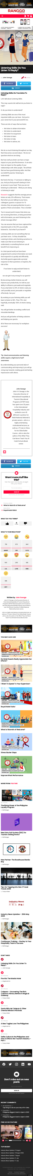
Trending (2, 959)
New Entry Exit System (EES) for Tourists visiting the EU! (13, 833)
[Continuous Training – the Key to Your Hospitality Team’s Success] (16, 930)
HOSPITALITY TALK (14, 653)
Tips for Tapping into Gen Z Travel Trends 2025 (14, 888)
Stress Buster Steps (9, 752)
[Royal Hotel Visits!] (16, 696)
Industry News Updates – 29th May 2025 (15, 915)
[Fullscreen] (30, 1140)
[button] (16, 1133)
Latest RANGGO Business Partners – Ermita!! (7, 28)
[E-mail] (4, 452)
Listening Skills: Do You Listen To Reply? (13, 964)
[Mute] (27, 1140)
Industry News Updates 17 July (10, 1161)
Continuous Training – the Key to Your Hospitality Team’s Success (16, 942)
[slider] (15, 1140)
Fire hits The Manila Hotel (11, 978)
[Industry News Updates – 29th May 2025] (16, 903)
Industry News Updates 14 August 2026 (12, 1153)
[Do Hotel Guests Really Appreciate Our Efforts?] (16, 648)
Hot (2, 972)
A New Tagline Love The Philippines (15, 1023)
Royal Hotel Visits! (8, 707)
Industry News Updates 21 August (11, 1150)
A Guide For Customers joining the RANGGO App (24, 28)
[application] (16, 1133)
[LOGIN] (31, 16)
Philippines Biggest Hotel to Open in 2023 (16, 1112)
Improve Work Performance (12, 775)
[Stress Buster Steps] (16, 742)
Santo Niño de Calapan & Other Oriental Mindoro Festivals (13, 1009)
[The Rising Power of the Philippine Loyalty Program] (16, 795)
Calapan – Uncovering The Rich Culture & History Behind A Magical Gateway (15, 993)
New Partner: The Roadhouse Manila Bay (15, 861)
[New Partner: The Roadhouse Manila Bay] (16, 849)
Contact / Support (19, 1172)
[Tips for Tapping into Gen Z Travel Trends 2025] (16, 876)
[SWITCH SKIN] (25, 16)
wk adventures (7, 1106)
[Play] (3, 1140)
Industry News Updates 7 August (10, 1155)
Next (32, 24)
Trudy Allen (6, 1110)
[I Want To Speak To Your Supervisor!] (16, 673)
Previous (1, 24)
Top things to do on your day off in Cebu (16, 1108)
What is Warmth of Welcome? (13, 729)
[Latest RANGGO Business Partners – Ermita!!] (8, 22)
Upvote (7, 523)
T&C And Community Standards (16, 1174)
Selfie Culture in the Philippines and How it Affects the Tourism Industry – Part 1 (16, 1039)
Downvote (25, 523)
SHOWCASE (5, 656)
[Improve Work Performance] (16, 764)
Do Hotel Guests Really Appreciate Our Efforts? (16, 660)
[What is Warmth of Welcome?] (16, 719)
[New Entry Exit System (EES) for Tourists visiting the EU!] (16, 822)
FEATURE (4, 653)
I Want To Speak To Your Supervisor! (15, 684)
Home (10, 1172)
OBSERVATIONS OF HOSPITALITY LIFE (12, 654)
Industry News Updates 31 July (10, 1158)
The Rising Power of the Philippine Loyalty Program (14, 806)
